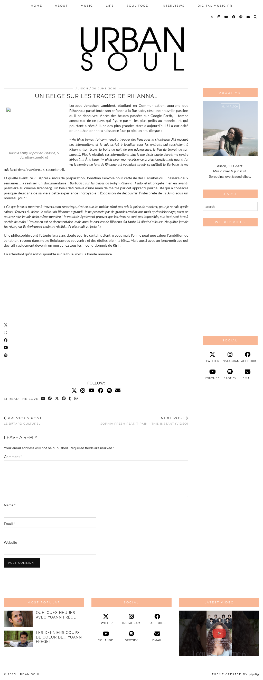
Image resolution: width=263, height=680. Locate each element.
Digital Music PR (215, 5)
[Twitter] (212, 17)
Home (36, 5)
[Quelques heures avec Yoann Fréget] (18, 619)
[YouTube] (226, 17)
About (61, 5)
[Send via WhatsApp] (76, 398)
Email (9, 523)
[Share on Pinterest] (64, 398)
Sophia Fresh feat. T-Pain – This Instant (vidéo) (144, 420)
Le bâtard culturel (23, 420)
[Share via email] (43, 398)
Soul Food (138, 5)
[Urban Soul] (131, 40)
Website (10, 542)
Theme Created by (235, 674)
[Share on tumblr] (70, 398)
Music (87, 5)
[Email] (248, 17)
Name (10, 505)
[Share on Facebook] (50, 398)
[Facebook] (234, 17)
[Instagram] (219, 17)
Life (110, 5)
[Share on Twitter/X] (57, 398)
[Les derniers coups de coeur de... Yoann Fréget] (18, 639)
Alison (82, 88)
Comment (13, 456)
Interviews (173, 5)
